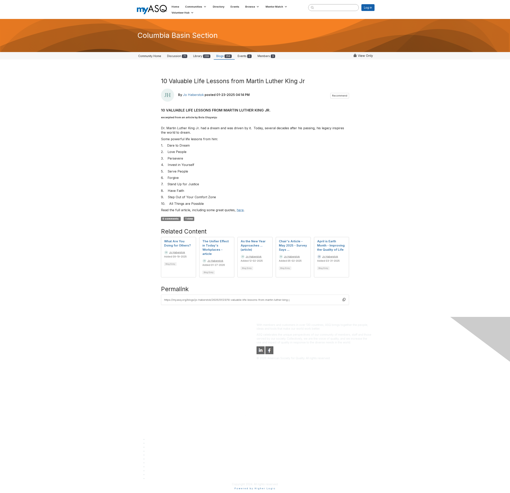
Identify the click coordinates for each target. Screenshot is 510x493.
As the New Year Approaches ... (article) (253, 245)
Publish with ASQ (158, 451)
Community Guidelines (161, 455)
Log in (368, 7)
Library (201, 56)
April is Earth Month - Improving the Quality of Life (331, 245)
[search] (312, 7)
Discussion (176, 56)
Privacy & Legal (157, 443)
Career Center (156, 447)
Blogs (223, 56)
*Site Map (153, 474)
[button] (196, 7)
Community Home (149, 56)
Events (244, 56)
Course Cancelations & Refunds (167, 466)
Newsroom (154, 478)
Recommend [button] (339, 95)
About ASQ (154, 439)
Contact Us (154, 462)
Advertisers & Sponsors (162, 470)
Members (266, 56)
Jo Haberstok (193, 95)
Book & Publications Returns (165, 458)
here (240, 210)
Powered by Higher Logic (255, 488)
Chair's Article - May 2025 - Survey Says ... (293, 245)
